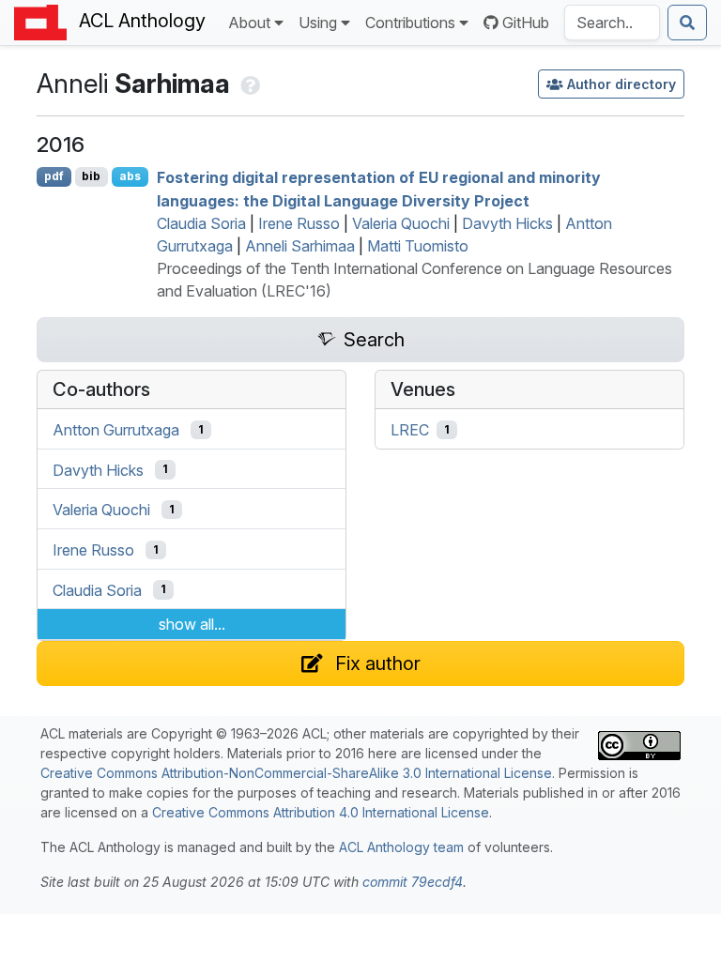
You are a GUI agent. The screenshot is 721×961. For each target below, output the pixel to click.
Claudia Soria (201, 223)
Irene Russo (299, 223)
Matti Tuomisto (417, 245)
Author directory (621, 84)
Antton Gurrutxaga (116, 429)
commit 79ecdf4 (412, 882)
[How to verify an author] (248, 83)
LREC (410, 429)
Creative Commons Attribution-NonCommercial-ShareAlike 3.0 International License (296, 773)
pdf (54, 176)
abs (130, 176)
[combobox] (612, 22)
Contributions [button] (410, 22)
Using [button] (318, 22)
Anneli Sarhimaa (300, 245)
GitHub (525, 22)
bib (91, 176)
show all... (192, 624)
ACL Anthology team (401, 847)
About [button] (249, 22)
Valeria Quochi (401, 223)
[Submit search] (687, 22)
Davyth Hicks (507, 223)
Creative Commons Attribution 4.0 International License (320, 812)
